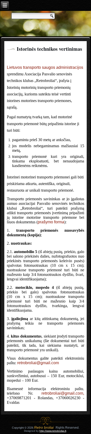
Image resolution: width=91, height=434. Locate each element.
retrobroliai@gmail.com (38, 363)
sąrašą (11, 107)
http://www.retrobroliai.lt (52, 430)
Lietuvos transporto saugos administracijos (45, 67)
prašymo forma (51, 222)
